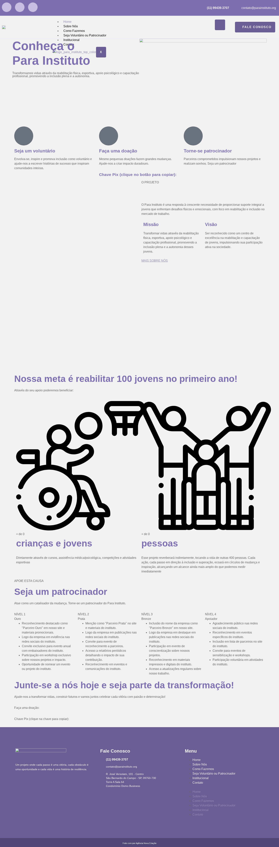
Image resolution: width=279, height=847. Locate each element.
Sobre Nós (70, 26)
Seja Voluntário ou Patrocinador (84, 35)
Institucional (200, 778)
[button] (224, 787)
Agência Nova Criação (146, 843)
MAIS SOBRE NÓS (154, 260)
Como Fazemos (74, 30)
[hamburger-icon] (220, 25)
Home (67, 21)
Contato (197, 782)
